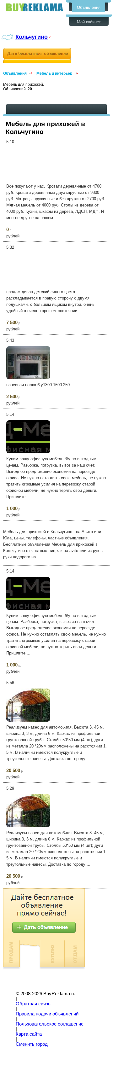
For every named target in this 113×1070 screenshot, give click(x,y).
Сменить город (32, 1044)
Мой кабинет (89, 22)
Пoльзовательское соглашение (49, 1023)
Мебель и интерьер (54, 73)
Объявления (88, 7)
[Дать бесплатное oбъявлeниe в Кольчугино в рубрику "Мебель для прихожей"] (37, 55)
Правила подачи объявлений (47, 1013)
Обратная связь (33, 1003)
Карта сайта (29, 1034)
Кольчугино (31, 36)
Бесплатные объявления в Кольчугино (34, 7)
